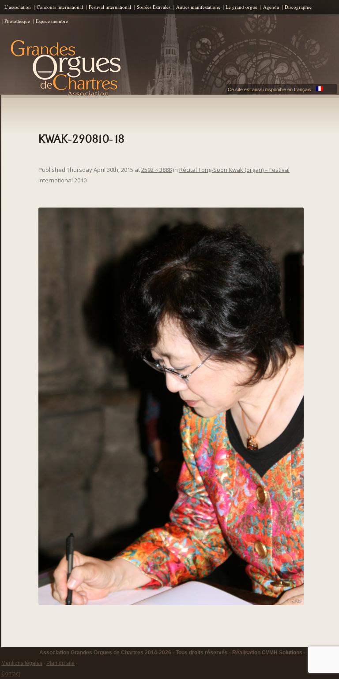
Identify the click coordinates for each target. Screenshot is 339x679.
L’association (17, 7)
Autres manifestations (198, 7)
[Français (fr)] (319, 89)
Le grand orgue (241, 7)
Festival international (110, 7)
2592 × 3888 (156, 170)
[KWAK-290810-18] (171, 406)
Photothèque (17, 21)
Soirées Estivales (153, 7)
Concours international (60, 7)
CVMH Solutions (282, 652)
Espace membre (52, 21)
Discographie (298, 7)
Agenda (271, 7)
